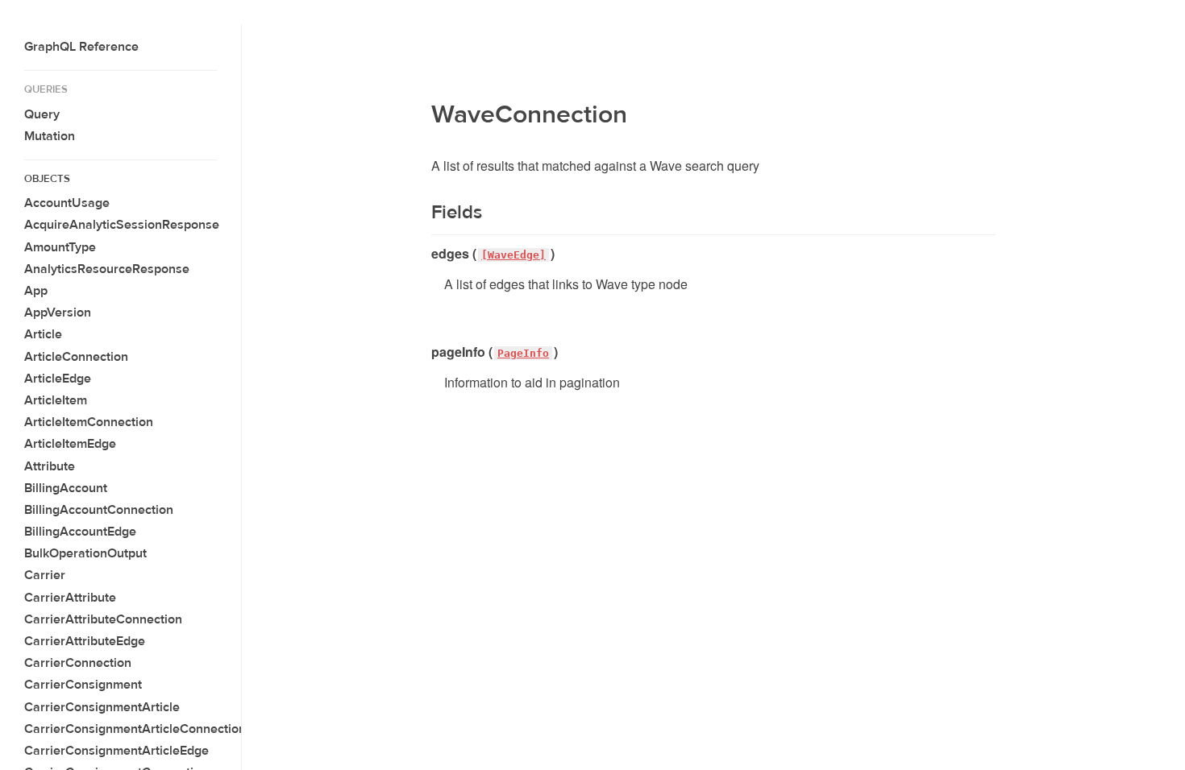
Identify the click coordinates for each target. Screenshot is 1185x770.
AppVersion (57, 312)
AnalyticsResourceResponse (106, 269)
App (36, 291)
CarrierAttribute (70, 598)
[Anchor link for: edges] (425, 253)
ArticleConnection (76, 357)
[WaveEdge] (513, 255)
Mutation (49, 136)
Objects (47, 178)
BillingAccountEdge (80, 532)
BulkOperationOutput (85, 553)
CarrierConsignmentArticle (102, 707)
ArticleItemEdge (70, 444)
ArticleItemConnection (88, 422)
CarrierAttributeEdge (84, 641)
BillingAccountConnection (98, 510)
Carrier (44, 575)
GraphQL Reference (81, 47)
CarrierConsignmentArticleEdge (116, 751)
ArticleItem (55, 400)
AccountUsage (67, 203)
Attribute (49, 466)
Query (42, 114)
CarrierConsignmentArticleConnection (135, 729)
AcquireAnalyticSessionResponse (121, 225)
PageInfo (523, 353)
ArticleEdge (57, 379)
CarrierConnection (77, 663)
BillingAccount (65, 488)
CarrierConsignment (83, 685)
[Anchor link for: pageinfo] (425, 352)
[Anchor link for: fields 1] (421, 212)
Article (43, 334)
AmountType (60, 247)
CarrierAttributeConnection (103, 619)
